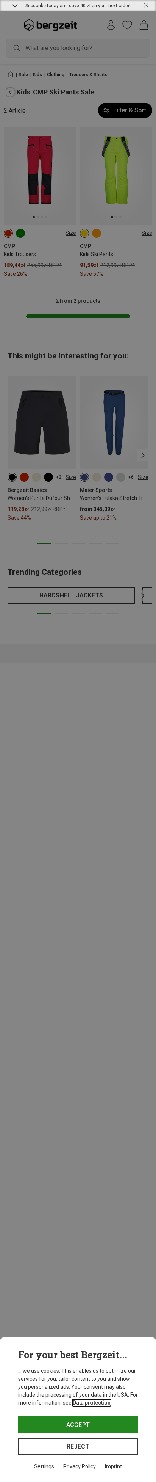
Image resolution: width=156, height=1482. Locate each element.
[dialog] (78, 1409)
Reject (78, 1446)
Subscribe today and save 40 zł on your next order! (78, 5)
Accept (78, 1425)
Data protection (92, 1403)
